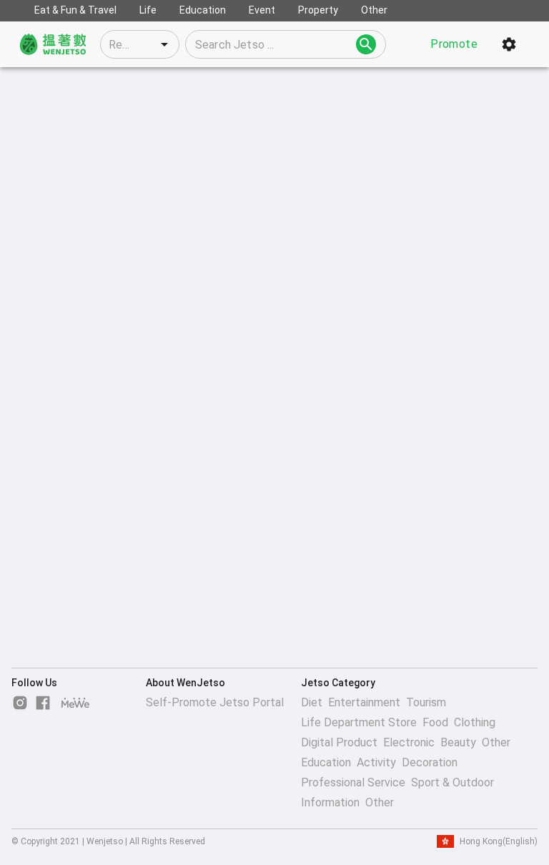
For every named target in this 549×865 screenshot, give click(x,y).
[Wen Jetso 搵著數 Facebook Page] (42, 702)
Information (330, 802)
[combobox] (139, 44)
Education (326, 762)
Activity (376, 762)
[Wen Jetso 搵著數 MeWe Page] (75, 702)
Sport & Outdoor (452, 782)
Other (496, 742)
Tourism (426, 702)
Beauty (458, 742)
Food (435, 722)
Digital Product (339, 742)
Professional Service (353, 782)
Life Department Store (359, 722)
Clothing (474, 722)
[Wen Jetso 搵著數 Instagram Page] (20, 702)
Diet (311, 702)
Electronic (409, 742)
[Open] (164, 44)
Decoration (430, 762)
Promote (454, 44)
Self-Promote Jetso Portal (215, 702)
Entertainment (364, 702)
